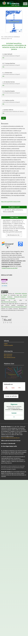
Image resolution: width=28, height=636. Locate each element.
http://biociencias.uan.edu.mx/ (9, 302)
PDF (3, 118)
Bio (3, 57)
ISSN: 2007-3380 (15, 5)
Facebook (14, 413)
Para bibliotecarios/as (9, 357)
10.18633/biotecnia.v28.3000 (9, 268)
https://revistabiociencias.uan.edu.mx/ (10, 438)
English (6, 343)
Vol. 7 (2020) (4, 36)
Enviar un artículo (11, 396)
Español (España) (8, 345)
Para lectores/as (8, 354)
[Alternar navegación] (25, 3)
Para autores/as (8, 356)
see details (4, 285)
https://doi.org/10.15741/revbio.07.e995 (10, 201)
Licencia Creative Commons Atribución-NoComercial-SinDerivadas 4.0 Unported (14, 297)
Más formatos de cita (13, 235)
